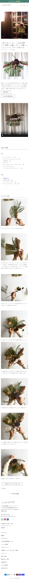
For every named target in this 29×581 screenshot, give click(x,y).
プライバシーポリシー (6, 525)
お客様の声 (4, 562)
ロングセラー (4, 538)
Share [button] (4, 488)
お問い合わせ (4, 568)
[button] (21, 5)
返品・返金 (4, 556)
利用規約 (3, 527)
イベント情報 (4, 544)
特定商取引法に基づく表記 (7, 523)
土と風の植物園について (7, 541)
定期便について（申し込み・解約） (10, 550)
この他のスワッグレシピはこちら (12, 484)
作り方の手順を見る (8, 96)
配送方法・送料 (5, 559)
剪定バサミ (6, 178)
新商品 (2, 535)
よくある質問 (4, 565)
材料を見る (5, 92)
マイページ (4, 553)
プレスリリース (5, 547)
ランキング (4, 532)
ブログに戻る (15, 494)
